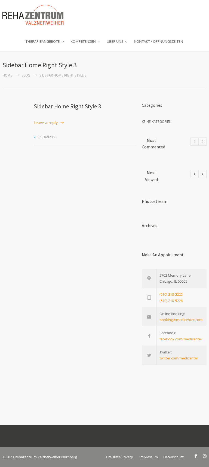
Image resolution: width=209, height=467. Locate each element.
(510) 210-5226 (171, 300)
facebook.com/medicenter (180, 339)
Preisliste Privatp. (120, 456)
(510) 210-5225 (171, 294)
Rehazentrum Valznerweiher (37, 456)
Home (7, 75)
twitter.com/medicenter (178, 358)
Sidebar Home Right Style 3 (67, 106)
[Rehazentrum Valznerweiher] (33, 15)
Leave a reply (46, 122)
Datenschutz (173, 456)
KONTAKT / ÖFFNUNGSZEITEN (158, 41)
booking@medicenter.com (180, 319)
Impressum (148, 456)
